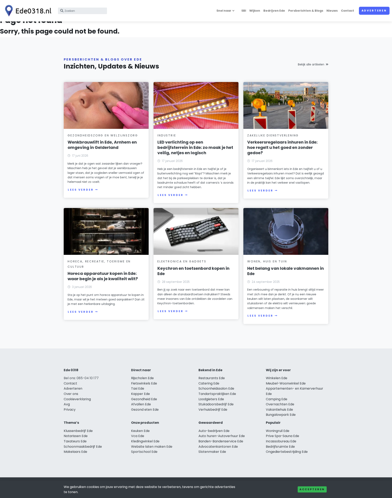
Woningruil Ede (277, 430)
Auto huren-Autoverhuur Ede (221, 436)
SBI (243, 11)
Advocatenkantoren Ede (218, 446)
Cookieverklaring (77, 399)
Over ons (71, 393)
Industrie (166, 135)
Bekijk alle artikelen (311, 64)
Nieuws (332, 11)
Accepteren (312, 489)
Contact (347, 11)
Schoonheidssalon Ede (216, 388)
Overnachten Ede (280, 404)
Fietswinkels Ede (144, 383)
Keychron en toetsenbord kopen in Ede (193, 271)
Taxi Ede (137, 388)
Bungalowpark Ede (281, 414)
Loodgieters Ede (211, 399)
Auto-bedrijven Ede (213, 430)
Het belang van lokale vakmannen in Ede (285, 271)
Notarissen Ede (76, 436)
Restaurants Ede (211, 378)
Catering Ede (208, 383)
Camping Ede (276, 399)
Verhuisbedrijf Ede (212, 409)
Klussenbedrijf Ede (78, 430)
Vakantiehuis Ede (279, 409)
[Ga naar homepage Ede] (26, 10)
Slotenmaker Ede (212, 451)
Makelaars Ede (75, 451)
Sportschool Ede (144, 451)
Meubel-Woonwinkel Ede (286, 383)
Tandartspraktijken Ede (217, 393)
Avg (67, 404)
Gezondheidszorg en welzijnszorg (103, 135)
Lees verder (81, 189)
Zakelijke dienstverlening (273, 135)
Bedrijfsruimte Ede (280, 446)
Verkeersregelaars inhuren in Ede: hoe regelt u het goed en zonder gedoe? (282, 147)
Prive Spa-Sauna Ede (282, 436)
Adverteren (374, 10)
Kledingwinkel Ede (145, 441)
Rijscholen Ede (142, 378)
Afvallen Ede (141, 404)
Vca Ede (137, 436)
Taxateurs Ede (75, 441)
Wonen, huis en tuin (267, 261)
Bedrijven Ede (274, 11)
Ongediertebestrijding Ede (287, 451)
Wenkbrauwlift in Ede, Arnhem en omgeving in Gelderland (102, 144)
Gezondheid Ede (144, 399)
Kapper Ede (140, 393)
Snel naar (223, 11)
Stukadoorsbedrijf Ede (216, 404)
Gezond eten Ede (145, 409)
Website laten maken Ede (151, 446)
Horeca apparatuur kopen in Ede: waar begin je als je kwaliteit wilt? (103, 276)
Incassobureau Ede (281, 441)
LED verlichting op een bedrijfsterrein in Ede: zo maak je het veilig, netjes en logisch (195, 147)
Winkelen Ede (276, 378)
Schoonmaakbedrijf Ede (83, 446)
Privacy (70, 409)
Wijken (254, 11)
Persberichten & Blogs (305, 11)
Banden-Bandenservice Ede (220, 441)
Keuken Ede (140, 430)
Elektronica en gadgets (181, 261)
